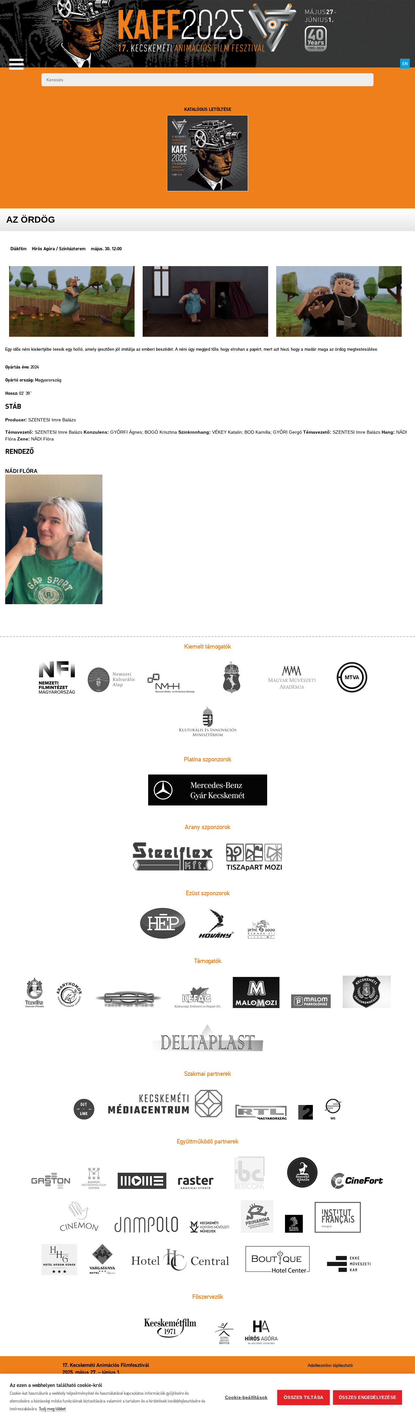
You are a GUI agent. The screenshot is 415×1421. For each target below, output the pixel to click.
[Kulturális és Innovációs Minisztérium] (207, 722)
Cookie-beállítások (246, 1397)
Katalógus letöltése (207, 110)
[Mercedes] (207, 790)
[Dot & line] (84, 1110)
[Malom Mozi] (256, 993)
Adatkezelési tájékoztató (330, 1365)
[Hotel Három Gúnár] (59, 1260)
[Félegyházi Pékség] (34, 993)
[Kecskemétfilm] (170, 1328)
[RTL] (261, 1113)
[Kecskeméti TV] (165, 1104)
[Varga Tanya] (102, 1260)
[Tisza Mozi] (254, 857)
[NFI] (57, 678)
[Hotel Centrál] (179, 1260)
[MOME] (142, 1181)
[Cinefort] (357, 1181)
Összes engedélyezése (367, 1397)
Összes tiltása (303, 1397)
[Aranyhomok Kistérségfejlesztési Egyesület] (69, 995)
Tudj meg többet (52, 1408)
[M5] (333, 1110)
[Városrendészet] (366, 992)
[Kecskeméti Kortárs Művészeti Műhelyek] (209, 1227)
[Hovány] (216, 924)
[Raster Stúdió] (196, 1183)
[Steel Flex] (172, 857)
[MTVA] (352, 678)
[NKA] (111, 681)
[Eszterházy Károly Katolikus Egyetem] (349, 1264)
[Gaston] (50, 1181)
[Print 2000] (261, 929)
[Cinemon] (78, 1217)
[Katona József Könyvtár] (224, 1333)
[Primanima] (257, 1217)
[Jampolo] (146, 1225)
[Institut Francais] (337, 1218)
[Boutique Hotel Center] (278, 1260)
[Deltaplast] (207, 1036)
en (405, 63)
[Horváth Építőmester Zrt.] (162, 924)
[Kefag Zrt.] (197, 998)
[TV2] (305, 1113)
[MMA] (291, 678)
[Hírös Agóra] (261, 1333)
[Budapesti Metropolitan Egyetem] (94, 1179)
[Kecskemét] (231, 678)
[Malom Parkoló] (311, 1001)
